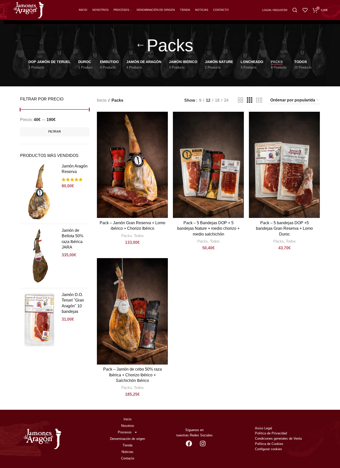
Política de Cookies (269, 444)
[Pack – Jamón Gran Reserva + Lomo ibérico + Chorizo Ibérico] (132, 165)
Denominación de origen (127, 439)
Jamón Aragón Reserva (75, 169)
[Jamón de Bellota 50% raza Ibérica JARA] (39, 256)
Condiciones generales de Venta (279, 438)
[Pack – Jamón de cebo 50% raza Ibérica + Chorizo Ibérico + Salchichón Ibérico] (132, 311)
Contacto (127, 458)
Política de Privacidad (271, 433)
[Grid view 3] (249, 100)
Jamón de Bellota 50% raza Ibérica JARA (72, 238)
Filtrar (54, 131)
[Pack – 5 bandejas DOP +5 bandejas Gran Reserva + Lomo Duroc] (284, 165)
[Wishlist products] (305, 10)
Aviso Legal (263, 428)
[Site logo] (28, 10)
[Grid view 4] (259, 100)
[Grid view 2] (240, 100)
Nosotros (127, 426)
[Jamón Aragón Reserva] (39, 191)
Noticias (127, 452)
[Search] (295, 10)
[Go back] (140, 45)
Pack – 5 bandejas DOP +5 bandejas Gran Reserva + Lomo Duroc (284, 228)
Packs (126, 235)
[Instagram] (202, 443)
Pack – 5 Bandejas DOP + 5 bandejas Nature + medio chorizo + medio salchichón (208, 228)
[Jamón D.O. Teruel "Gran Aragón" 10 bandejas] (39, 320)
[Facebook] (188, 443)
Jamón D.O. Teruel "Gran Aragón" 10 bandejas (73, 303)
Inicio (101, 100)
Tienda (127, 445)
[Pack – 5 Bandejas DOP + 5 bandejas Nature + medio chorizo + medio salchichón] (208, 165)
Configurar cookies (268, 449)
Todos (139, 235)
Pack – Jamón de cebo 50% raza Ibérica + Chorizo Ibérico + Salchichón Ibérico (132, 375)
